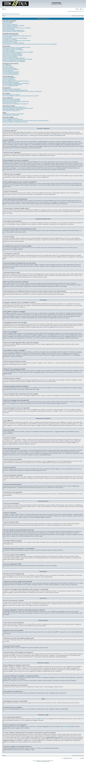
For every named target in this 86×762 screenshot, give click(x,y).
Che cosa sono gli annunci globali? (11, 69)
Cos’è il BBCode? (7, 64)
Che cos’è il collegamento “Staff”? (10, 85)
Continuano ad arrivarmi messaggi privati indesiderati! (15, 90)
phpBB (38, 760)
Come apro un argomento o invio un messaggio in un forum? (16, 47)
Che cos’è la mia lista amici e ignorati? (11, 94)
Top (3, 136)
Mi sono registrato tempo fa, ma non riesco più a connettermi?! (17, 28)
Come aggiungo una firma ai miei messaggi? (13, 49)
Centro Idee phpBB (68, 726)
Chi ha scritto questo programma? (10, 118)
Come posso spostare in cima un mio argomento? (14, 61)
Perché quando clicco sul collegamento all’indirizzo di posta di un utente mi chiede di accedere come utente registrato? (30, 44)
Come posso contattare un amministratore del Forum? (15, 122)
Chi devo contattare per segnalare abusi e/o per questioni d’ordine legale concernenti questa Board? (26, 120)
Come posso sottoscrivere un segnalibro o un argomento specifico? (18, 108)
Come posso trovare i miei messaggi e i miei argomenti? (15, 103)
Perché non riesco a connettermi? (10, 26)
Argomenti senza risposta (7, 13)
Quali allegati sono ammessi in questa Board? (13, 114)
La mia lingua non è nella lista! (10, 39)
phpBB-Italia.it (47, 761)
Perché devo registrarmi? (8, 22)
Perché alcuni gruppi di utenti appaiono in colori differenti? (16, 83)
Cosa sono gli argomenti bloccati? (10, 73)
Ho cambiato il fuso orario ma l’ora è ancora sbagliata (15, 38)
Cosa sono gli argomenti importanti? (11, 71)
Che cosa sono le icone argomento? (11, 74)
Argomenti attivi (16, 13)
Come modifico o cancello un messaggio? (12, 48)
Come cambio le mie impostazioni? (11, 34)
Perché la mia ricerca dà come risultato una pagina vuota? (16, 101)
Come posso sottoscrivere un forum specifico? (13, 109)
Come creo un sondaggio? (9, 51)
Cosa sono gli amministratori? (9, 77)
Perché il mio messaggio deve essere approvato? (14, 60)
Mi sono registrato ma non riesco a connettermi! (13, 25)
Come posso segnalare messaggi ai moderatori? (14, 58)
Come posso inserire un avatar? (10, 41)
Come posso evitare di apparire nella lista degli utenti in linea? (17, 35)
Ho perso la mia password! (9, 29)
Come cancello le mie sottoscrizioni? (11, 110)
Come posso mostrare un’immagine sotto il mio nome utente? (17, 40)
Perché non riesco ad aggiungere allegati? (12, 55)
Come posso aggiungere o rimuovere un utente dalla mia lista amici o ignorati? (21, 95)
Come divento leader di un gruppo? (11, 82)
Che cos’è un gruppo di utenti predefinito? (12, 84)
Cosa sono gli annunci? (8, 70)
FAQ (78, 9)
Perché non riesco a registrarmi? (10, 24)
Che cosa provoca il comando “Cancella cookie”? (14, 31)
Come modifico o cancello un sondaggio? (12, 53)
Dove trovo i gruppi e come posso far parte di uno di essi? (16, 81)
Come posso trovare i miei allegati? (11, 115)
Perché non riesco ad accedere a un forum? (13, 54)
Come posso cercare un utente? (10, 102)
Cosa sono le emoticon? (8, 67)
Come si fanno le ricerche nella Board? (11, 99)
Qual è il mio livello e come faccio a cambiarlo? (13, 43)
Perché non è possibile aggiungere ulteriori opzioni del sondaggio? (18, 52)
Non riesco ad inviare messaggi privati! (11, 89)
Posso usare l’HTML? (7, 66)
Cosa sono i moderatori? (8, 78)
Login (5, 9)
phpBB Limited (41, 718)
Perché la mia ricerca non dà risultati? (11, 100)
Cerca (82, 9)
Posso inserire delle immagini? (10, 68)
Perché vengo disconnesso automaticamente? (13, 30)
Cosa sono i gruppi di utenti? (9, 79)
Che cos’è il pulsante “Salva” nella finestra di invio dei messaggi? (17, 59)
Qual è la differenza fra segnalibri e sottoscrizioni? (14, 107)
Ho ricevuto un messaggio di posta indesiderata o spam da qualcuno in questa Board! (22, 91)
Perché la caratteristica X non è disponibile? (13, 119)
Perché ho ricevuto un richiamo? (10, 56)
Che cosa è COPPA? (7, 23)
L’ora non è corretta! (7, 37)
